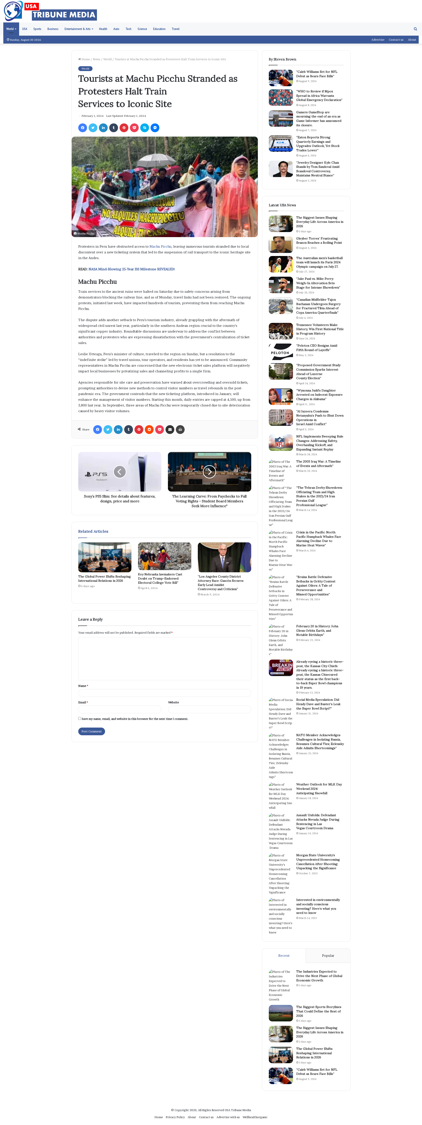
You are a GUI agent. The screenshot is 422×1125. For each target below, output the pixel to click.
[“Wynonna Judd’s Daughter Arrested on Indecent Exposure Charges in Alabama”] (281, 396)
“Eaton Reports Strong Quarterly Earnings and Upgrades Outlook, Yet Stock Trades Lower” (318, 143)
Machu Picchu (160, 246)
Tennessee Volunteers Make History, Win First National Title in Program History (320, 329)
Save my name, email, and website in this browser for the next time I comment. (135, 719)
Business (52, 29)
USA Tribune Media (238, 1110)
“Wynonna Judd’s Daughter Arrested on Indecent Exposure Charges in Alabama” (319, 394)
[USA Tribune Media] (50, 11)
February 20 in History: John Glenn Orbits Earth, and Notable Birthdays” (317, 630)
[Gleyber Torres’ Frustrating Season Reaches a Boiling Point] (281, 244)
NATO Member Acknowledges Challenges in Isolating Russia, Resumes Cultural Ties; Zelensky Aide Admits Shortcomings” (320, 741)
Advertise (377, 39)
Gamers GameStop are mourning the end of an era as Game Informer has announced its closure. (318, 118)
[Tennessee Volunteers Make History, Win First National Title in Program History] (281, 331)
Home (85, 59)
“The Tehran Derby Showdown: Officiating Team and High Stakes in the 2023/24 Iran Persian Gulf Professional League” (319, 496)
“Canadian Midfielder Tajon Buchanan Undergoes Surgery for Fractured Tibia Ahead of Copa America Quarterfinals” (318, 306)
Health (103, 29)
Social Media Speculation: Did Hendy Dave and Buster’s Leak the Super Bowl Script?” (318, 704)
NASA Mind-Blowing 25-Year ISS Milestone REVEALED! (132, 269)
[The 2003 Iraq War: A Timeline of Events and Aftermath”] (281, 471)
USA (24, 29)
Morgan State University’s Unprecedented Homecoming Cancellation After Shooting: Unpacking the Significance (318, 861)
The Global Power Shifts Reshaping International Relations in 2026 (104, 578)
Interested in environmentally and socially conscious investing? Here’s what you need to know (318, 906)
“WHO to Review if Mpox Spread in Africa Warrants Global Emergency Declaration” (319, 95)
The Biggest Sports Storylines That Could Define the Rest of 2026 (318, 1011)
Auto (116, 29)
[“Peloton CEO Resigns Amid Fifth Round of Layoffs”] (281, 352)
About (412, 39)
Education (159, 29)
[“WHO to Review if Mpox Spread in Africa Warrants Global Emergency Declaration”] (281, 97)
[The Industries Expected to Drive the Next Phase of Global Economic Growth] (281, 986)
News (96, 59)
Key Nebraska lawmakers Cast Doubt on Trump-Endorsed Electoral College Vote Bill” (160, 578)
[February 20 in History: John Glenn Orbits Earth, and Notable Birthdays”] (281, 640)
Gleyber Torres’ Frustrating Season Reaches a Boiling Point (319, 240)
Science (142, 29)
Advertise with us (228, 1117)
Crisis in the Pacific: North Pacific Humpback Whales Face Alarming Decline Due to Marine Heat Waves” (318, 538)
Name (83, 686)
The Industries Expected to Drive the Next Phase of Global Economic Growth (319, 976)
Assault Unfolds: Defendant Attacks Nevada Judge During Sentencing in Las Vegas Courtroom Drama (317, 821)
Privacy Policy (175, 1117)
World (10, 29)
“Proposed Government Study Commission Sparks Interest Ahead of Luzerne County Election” (318, 371)
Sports (37, 29)
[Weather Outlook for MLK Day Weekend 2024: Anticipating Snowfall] (281, 796)
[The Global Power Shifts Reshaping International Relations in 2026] (104, 557)
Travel (176, 29)
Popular (328, 955)
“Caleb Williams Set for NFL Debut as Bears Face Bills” (316, 74)
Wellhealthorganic (255, 1117)
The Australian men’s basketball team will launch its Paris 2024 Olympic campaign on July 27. (319, 262)
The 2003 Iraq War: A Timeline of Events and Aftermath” (318, 463)
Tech (128, 29)
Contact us (396, 39)
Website (173, 702)
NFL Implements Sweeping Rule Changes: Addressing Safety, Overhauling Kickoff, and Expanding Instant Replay (319, 442)
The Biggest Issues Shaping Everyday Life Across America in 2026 (319, 222)
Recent (283, 955)
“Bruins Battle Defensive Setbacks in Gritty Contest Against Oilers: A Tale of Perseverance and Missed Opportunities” (315, 585)
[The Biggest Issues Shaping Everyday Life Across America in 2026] (281, 224)
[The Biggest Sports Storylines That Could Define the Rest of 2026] (281, 1013)
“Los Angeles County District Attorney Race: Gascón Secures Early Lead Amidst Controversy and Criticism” (221, 582)
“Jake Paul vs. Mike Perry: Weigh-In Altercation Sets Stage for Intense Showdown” (318, 283)
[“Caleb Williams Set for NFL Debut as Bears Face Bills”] (281, 78)
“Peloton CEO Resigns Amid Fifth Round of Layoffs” (316, 348)
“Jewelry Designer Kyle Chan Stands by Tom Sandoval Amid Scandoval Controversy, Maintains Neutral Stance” (317, 169)
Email (83, 702)
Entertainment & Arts (78, 29)
